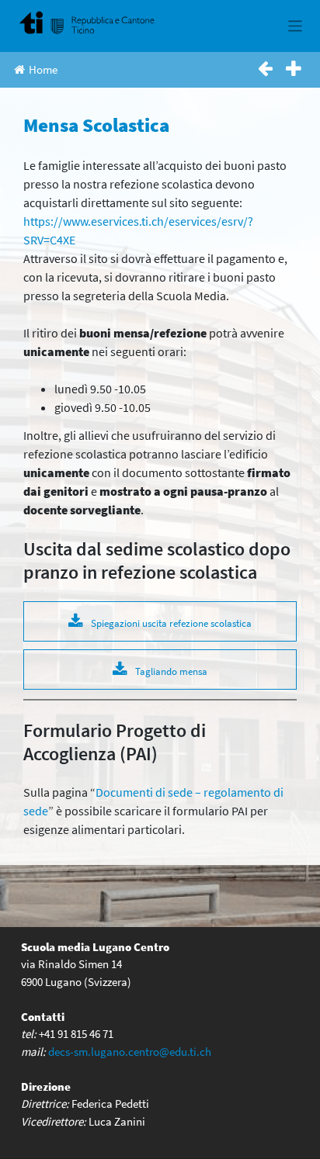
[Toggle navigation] (295, 26)
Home (43, 69)
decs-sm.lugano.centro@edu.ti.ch (129, 1051)
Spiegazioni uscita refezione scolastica (171, 623)
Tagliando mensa (171, 671)
